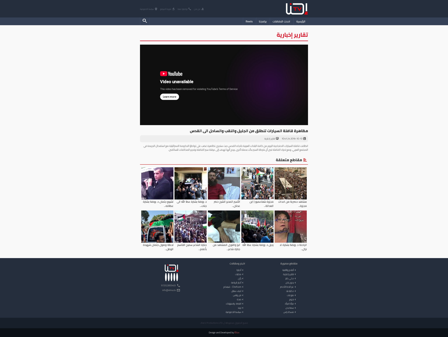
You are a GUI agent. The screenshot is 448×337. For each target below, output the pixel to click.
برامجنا (263, 21)
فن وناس (238, 295)
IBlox (236, 332)
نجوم (293, 299)
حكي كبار (291, 278)
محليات (239, 274)
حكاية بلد (291, 291)
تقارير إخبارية (271, 139)
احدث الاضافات (281, 21)
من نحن (199, 9)
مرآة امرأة (291, 304)
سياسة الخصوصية (149, 9)
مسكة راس (290, 312)
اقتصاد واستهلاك (235, 304)
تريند (241, 308)
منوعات (292, 295)
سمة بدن (291, 308)
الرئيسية (300, 21)
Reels (249, 21)
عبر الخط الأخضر (288, 287)
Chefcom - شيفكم (233, 287)
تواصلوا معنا (184, 9)
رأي (241, 278)
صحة (240, 299)
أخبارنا (240, 270)
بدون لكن (291, 283)
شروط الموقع (167, 9)
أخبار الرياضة (237, 283)
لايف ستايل (237, 291)
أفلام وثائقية (289, 270)
